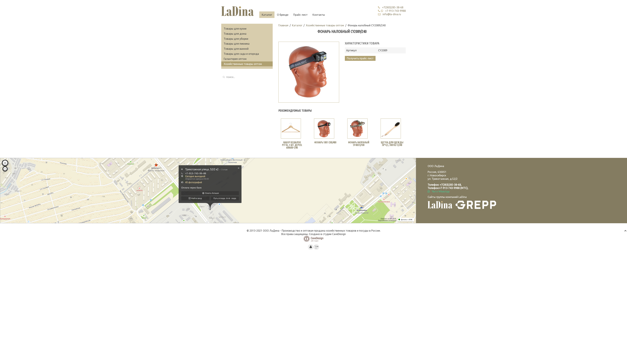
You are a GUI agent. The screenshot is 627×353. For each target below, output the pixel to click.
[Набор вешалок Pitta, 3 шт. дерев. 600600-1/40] (291, 128)
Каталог (267, 14)
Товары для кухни (235, 28)
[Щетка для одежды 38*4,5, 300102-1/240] (391, 128)
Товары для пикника (236, 43)
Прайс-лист (300, 14)
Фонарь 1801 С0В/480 (325, 142)
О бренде (282, 14)
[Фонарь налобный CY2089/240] (308, 72)
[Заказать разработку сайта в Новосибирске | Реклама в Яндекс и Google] (313, 238)
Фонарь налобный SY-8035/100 (358, 143)
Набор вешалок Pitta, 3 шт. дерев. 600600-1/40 (292, 145)
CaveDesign (339, 234)
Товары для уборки (236, 38)
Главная (283, 25)
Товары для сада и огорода (241, 53)
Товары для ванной (236, 48)
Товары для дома (235, 33)
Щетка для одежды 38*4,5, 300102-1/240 (392, 143)
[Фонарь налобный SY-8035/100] (357, 128)
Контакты (319, 14)
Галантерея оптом (235, 58)
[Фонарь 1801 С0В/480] (324, 128)
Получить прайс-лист (360, 58)
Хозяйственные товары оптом (325, 25)
